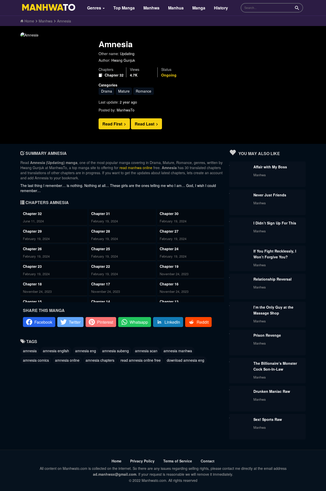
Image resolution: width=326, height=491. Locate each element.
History (221, 8)
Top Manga (124, 8)
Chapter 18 (32, 283)
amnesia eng (85, 350)
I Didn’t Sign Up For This (274, 222)
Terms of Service (177, 460)
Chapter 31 (100, 213)
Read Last (145, 124)
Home (116, 460)
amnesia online (67, 360)
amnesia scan (146, 350)
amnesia (30, 350)
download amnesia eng (185, 360)
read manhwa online (135, 167)
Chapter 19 (169, 266)
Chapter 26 (32, 248)
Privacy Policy (142, 460)
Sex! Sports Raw (267, 419)
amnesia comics (36, 360)
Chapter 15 (32, 301)
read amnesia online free (140, 360)
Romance (143, 91)
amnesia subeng (115, 350)
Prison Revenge (267, 335)
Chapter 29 (32, 231)
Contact (207, 460)
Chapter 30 (169, 213)
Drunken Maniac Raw (271, 391)
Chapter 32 (114, 75)
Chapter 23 (32, 266)
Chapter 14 (100, 301)
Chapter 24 (169, 248)
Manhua (176, 8)
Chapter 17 (100, 283)
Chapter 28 (100, 231)
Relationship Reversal (272, 279)
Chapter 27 (169, 231)
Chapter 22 (100, 266)
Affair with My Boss (270, 166)
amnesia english (56, 350)
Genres (94, 8)
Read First (112, 124)
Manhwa (151, 8)
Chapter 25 (100, 248)
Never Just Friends (269, 194)
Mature (124, 91)
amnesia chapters (100, 360)
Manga (198, 8)
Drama (106, 91)
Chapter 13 (169, 301)
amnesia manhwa (178, 350)
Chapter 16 (169, 283)
